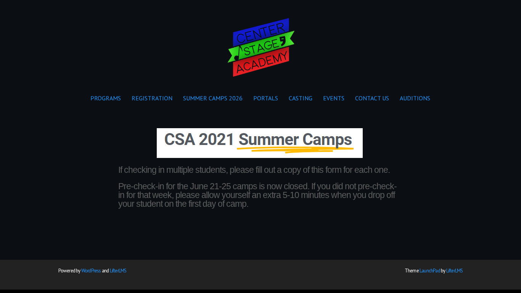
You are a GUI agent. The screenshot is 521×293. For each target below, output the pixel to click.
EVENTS (333, 98)
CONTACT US (372, 98)
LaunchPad (430, 270)
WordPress (91, 270)
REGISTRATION (152, 98)
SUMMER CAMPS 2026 (213, 98)
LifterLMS (118, 270)
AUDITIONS (415, 98)
